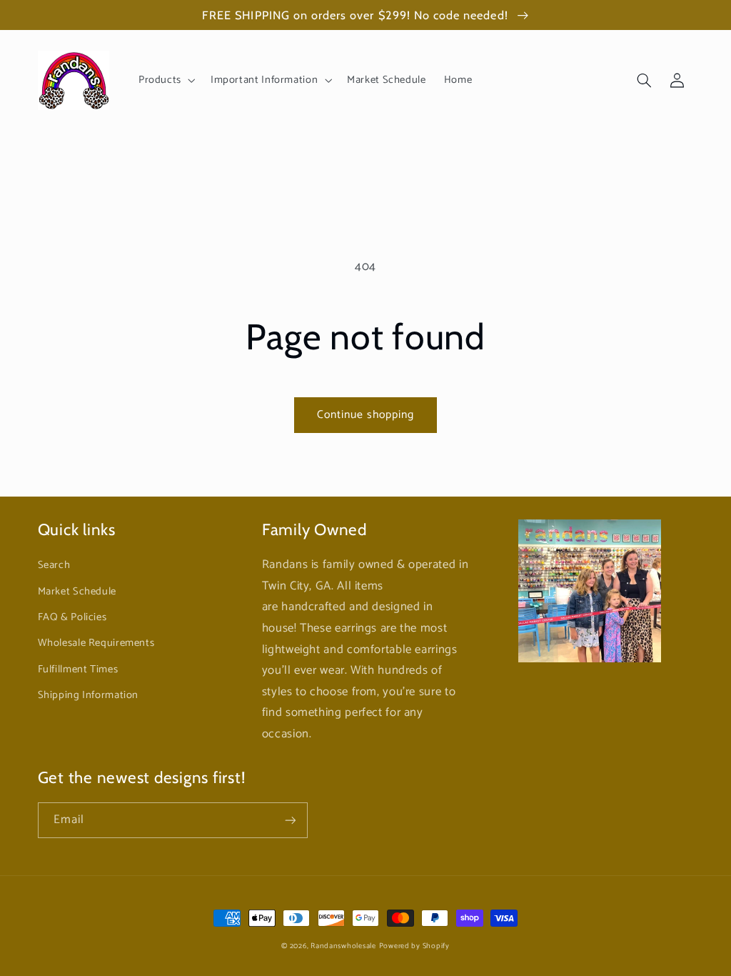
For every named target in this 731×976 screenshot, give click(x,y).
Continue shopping (366, 415)
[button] (165, 80)
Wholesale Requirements (96, 643)
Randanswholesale (343, 946)
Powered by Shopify (414, 946)
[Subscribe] (289, 819)
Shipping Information (88, 695)
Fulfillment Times (78, 669)
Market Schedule (77, 591)
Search (54, 565)
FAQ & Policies (72, 617)
